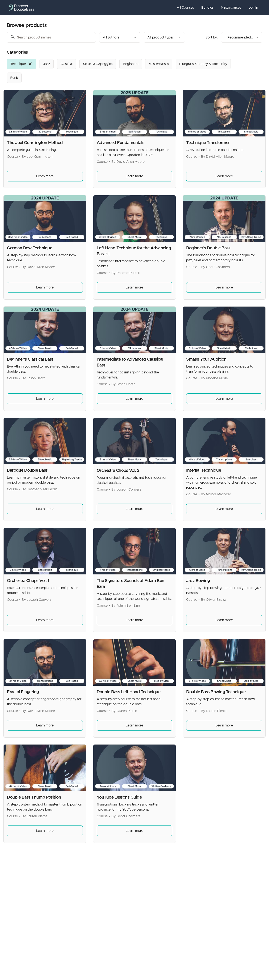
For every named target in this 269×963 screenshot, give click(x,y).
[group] (123, 71)
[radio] (21, 64)
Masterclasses (231, 7)
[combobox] (119, 37)
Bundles (207, 7)
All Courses (185, 7)
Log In (253, 7)
